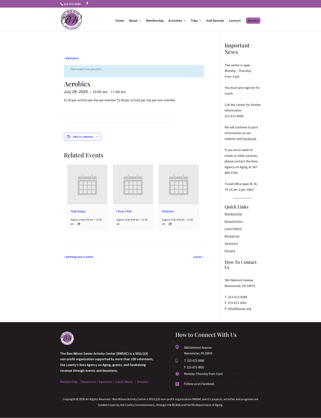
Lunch (198, 257)
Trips (194, 21)
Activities (175, 21)
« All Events (71, 58)
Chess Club (124, 211)
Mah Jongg (78, 211)
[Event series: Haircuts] (170, 224)
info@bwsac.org (239, 308)
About (133, 21)
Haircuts (168, 211)
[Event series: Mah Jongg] (78, 224)
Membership (155, 21)
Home (120, 21)
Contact (235, 21)
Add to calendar (83, 136)
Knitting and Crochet (78, 257)
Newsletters (234, 221)
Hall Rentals (215, 21)
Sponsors (231, 243)
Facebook (249, 139)
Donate (253, 20)
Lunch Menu (233, 228)
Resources (232, 236)
